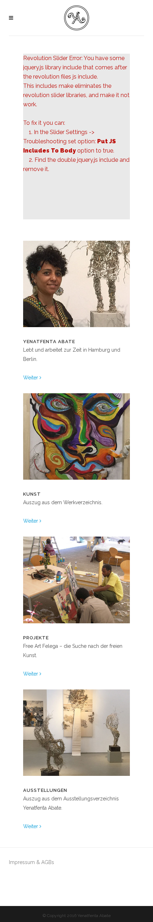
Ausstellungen (45, 790)
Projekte (36, 637)
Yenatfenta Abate (49, 341)
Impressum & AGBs (31, 862)
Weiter (31, 377)
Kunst (32, 494)
